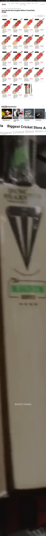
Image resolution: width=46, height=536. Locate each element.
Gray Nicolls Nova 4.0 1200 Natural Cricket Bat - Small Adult (26, 79)
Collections (4, 8)
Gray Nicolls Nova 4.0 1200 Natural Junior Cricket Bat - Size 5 (37, 64)
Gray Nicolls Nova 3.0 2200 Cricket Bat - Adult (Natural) (26, 30)
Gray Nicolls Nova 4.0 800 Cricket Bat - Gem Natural (26, 47)
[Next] (43, 106)
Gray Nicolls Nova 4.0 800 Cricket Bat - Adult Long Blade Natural (5, 64)
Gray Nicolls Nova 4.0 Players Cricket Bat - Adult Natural (5, 31)
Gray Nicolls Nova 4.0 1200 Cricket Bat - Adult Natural (37, 30)
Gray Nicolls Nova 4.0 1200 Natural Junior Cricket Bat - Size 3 (15, 96)
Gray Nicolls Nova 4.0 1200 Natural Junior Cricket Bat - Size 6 (5, 80)
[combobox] (40, 1)
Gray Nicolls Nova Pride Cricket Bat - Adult (26, 95)
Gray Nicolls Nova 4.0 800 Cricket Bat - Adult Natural (37, 47)
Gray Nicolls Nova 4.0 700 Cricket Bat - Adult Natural (15, 63)
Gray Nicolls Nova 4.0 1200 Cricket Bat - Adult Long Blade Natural (5, 47)
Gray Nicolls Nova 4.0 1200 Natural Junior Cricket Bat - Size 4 (37, 80)
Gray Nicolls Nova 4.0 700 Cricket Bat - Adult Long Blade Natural (26, 64)
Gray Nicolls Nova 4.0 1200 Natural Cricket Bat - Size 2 (5, 95)
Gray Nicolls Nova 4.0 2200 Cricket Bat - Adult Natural (15, 30)
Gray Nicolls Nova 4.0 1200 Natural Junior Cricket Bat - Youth (15, 80)
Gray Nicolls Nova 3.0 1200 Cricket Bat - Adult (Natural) (15, 47)
